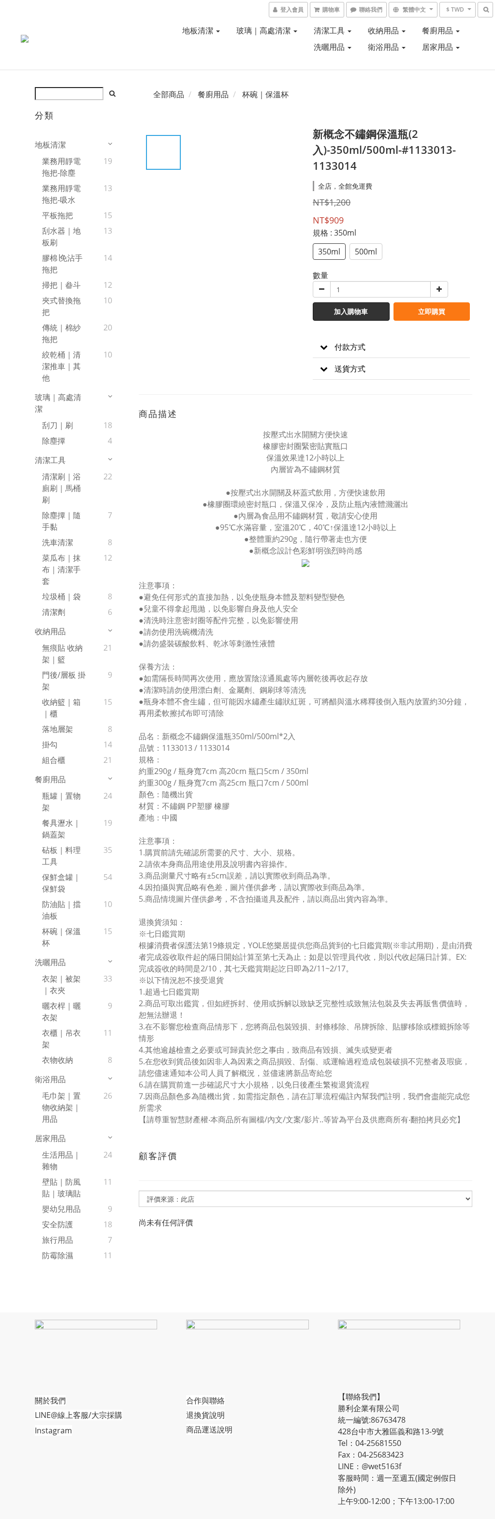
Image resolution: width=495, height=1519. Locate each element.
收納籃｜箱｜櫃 (61, 708)
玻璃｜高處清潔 (264, 30)
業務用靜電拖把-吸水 (61, 194)
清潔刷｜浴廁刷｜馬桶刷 (61, 488)
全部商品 (168, 94)
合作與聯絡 (205, 1400)
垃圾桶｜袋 (61, 596)
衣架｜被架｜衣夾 (61, 984)
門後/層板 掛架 (64, 681)
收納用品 (384, 30)
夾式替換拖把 (61, 306)
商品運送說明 (209, 1429)
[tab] (391, 347)
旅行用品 (57, 1240)
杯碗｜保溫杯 (61, 937)
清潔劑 (53, 612)
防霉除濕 (57, 1255)
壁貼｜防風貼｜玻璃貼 (61, 1187)
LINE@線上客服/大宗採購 (78, 1415)
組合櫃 (53, 760)
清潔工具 (330, 30)
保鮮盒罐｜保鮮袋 (61, 883)
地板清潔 (198, 30)
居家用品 (438, 47)
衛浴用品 (384, 47)
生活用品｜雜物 (61, 1160)
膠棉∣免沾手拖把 (62, 264)
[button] (391, 347)
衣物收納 (57, 1060)
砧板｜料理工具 (61, 856)
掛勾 (50, 744)
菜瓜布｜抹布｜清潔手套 (61, 569)
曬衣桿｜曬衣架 (61, 1011)
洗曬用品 (330, 47)
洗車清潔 (57, 542)
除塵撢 (53, 440)
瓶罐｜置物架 (61, 801)
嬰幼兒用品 (61, 1209)
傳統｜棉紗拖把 (61, 333)
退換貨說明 (205, 1415)
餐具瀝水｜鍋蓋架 (61, 829)
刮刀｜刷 (57, 425)
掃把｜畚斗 (61, 285)
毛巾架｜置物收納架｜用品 (61, 1107)
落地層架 (57, 729)
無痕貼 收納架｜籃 (62, 653)
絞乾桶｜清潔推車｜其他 (61, 366)
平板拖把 (57, 215)
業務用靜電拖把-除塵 (61, 167)
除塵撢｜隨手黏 (61, 521)
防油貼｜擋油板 (61, 910)
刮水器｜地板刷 (61, 236)
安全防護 (57, 1224)
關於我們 (50, 1400)
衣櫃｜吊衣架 (61, 1039)
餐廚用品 (438, 30)
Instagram (53, 1430)
